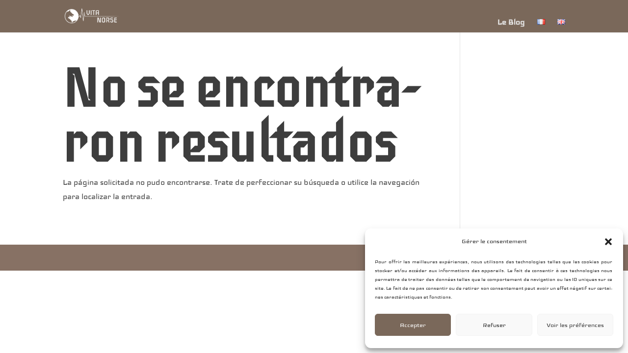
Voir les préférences (575, 325)
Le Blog (511, 22)
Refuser (494, 325)
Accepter (413, 325)
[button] (608, 242)
